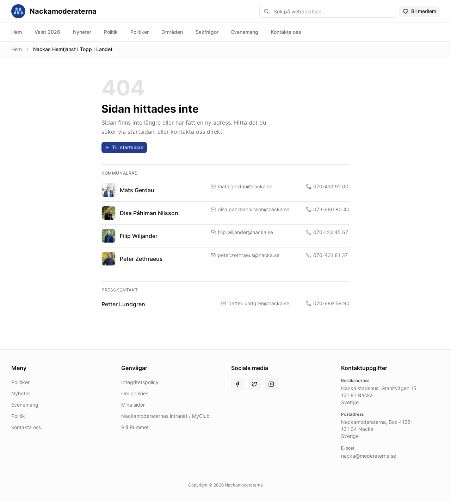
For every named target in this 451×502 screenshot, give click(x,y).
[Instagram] (271, 384)
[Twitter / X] (254, 384)
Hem (16, 32)
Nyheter (82, 32)
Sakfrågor (207, 32)
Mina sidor (133, 405)
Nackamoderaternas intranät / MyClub (165, 416)
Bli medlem (423, 11)
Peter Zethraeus (141, 258)
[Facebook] (237, 384)
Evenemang (244, 32)
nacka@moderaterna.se (368, 456)
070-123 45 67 (330, 232)
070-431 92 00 (330, 186)
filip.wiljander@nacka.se (245, 232)
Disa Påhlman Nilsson (149, 213)
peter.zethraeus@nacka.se (248, 255)
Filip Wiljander (138, 235)
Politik (111, 32)
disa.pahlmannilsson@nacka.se (253, 209)
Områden (172, 32)
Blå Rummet (135, 427)
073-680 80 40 (331, 209)
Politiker (139, 32)
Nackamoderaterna (63, 11)
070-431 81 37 (330, 255)
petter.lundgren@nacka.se (258, 303)
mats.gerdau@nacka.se (245, 186)
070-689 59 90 (331, 303)
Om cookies (134, 393)
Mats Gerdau (137, 190)
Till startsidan (127, 147)
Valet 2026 (47, 32)
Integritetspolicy (140, 382)
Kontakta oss (286, 32)
